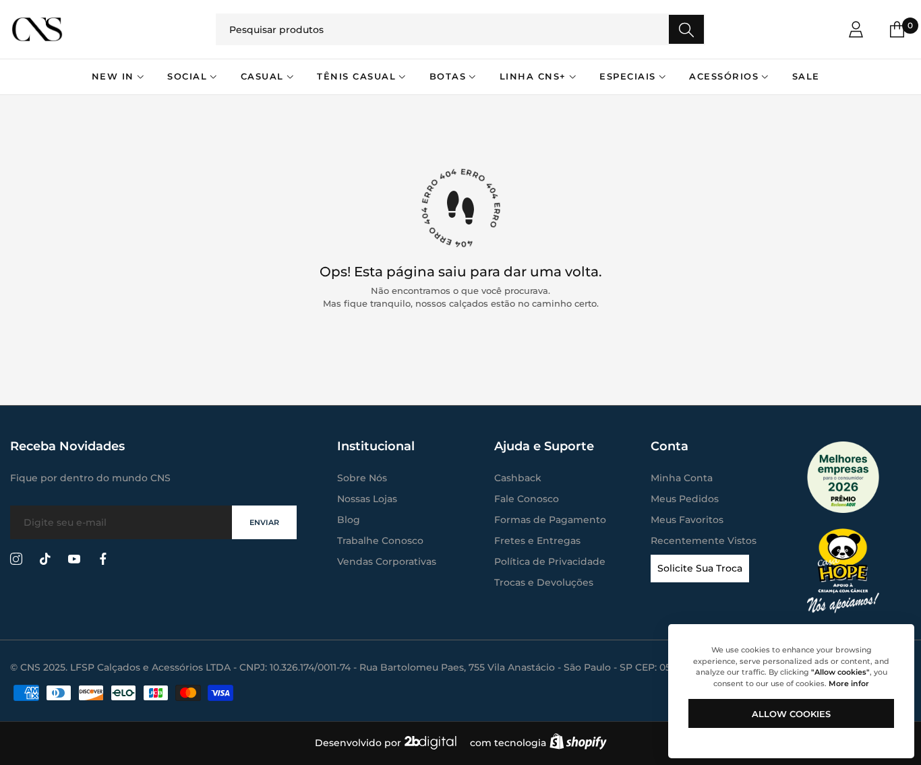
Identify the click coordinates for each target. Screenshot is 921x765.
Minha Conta (682, 478)
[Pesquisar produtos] (686, 29)
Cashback (517, 478)
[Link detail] (16, 559)
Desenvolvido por (359, 743)
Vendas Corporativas (386, 561)
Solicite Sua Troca (699, 568)
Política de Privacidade (549, 561)
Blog (348, 520)
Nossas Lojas (367, 499)
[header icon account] (856, 29)
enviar (264, 522)
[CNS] (101, 29)
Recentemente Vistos (703, 540)
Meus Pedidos (685, 499)
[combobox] (460, 29)
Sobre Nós (362, 478)
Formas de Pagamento (550, 520)
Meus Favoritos (687, 520)
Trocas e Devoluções (543, 582)
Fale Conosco (526, 499)
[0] (897, 29)
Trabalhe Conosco (380, 540)
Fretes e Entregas (537, 540)
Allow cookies (791, 713)
